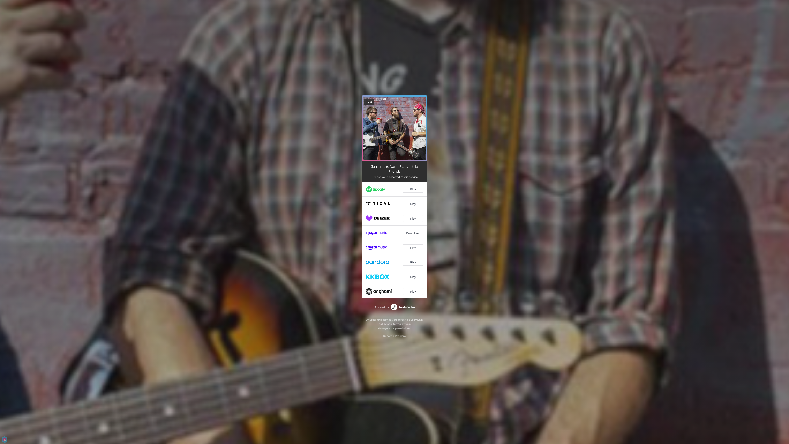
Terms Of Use (401, 323)
